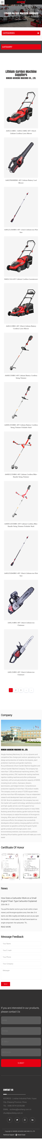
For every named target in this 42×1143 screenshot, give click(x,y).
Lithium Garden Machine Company (13, 769)
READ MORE (14, 927)
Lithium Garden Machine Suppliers (25, 766)
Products (16, 16)
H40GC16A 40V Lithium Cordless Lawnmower (21, 279)
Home (7, 16)
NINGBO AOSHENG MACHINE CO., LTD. (24, 1131)
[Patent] (14, 866)
